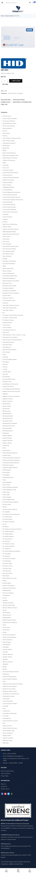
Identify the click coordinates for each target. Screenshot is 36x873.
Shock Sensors (7, 615)
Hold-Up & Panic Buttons (9, 349)
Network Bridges (7, 435)
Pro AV (4, 524)
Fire (4, 312)
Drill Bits (5, 258)
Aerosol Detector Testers (9, 123)
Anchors (5, 131)
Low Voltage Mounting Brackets (11, 389)
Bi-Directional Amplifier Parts (10, 155)
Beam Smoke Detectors (9, 153)
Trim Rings (6, 716)
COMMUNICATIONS (8, 187)
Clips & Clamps (7, 185)
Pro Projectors (7, 548)
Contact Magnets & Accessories (11, 192)
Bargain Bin (6, 148)
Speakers (5, 659)
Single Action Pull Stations (10, 622)
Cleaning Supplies (8, 182)
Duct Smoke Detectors (9, 263)
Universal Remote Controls (10, 720)
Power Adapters (7, 482)
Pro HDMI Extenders (8, 531)
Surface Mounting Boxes (9, 676)
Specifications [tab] (19, 100)
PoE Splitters (6, 475)
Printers (5, 507)
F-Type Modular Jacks (9, 300)
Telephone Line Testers (9, 689)
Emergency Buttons (8, 288)
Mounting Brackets (8, 416)
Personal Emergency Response (11, 457)
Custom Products (7, 217)
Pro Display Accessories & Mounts (12, 529)
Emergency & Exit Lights (9, 285)
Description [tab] (6, 100)
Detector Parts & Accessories (11, 229)
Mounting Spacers (8, 430)
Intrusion (5, 366)
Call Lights (5, 165)
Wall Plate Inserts (7, 740)
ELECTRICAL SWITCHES (10, 276)
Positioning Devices (8, 477)
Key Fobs (5, 374)
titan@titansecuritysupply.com (15, 756)
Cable (4, 162)
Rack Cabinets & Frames (10, 578)
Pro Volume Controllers (9, 558)
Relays (4, 580)
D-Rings (5, 221)
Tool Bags (5, 706)
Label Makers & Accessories (10, 384)
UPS (4, 723)
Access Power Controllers (10, 118)
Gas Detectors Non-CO (9, 330)
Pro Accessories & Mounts (10, 509)
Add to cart (16, 80)
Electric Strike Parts (8, 268)
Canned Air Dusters (8, 170)
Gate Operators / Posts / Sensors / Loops (14, 335)
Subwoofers (6, 674)
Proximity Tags (7, 571)
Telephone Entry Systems (10, 686)
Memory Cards (7, 406)
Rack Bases (6, 575)
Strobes (5, 669)
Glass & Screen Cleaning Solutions (12, 339)
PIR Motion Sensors (8, 465)
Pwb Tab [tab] (4, 104)
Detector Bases (7, 226)
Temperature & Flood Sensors (11, 693)
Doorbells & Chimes (8, 253)
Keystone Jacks (7, 381)
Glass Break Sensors (8, 342)
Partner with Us (5, 789)
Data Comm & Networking (10, 224)
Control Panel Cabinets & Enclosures (13, 199)
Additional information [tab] (22, 102)
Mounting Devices (8, 418)
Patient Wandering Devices (10, 453)
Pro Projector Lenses (8, 543)
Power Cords (6, 484)
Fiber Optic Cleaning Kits (9, 307)
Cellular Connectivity (8, 180)
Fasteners (5, 303)
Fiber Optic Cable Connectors (11, 305)
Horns (4, 354)
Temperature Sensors (9, 696)
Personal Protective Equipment (11, 460)
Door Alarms (6, 239)
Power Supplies (7, 497)
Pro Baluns (6, 526)
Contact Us (4, 786)
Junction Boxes (7, 371)
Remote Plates (7, 583)
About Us (3, 784)
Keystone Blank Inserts (9, 379)
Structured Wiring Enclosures (11, 671)
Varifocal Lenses (7, 725)
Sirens (4, 625)
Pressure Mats (7, 504)
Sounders (5, 652)
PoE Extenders (7, 470)
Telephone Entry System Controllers (13, 684)
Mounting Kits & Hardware (10, 423)
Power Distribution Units (9, 489)
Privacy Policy (4, 776)
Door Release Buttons (9, 251)
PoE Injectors (6, 472)
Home (2, 16)
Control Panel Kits (8, 202)
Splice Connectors (8, 661)
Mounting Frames (7, 421)
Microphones (6, 408)
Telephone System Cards (10, 691)
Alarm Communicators (9, 126)
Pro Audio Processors (9, 521)
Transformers (6, 711)
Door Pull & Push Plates (9, 249)
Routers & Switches (8, 593)
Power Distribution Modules (10, 487)
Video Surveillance (8, 733)
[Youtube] (5, 793)
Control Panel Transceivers (10, 212)
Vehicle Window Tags (8, 730)
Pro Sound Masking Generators (11, 551)
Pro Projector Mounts (8, 546)
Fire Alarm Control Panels (10, 317)
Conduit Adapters (7, 190)
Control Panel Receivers (9, 207)
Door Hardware (7, 244)
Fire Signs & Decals (8, 320)
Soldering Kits (6, 644)
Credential (5, 214)
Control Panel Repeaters (9, 209)
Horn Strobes (6, 352)
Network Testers (7, 443)
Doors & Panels (7, 256)
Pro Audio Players (7, 519)
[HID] (14, 63)
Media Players (7, 403)
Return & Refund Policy (7, 771)
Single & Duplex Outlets (9, 620)
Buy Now (5, 84)
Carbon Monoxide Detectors (10, 172)
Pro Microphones (7, 539)
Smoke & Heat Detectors (9, 637)
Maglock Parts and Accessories (11, 391)
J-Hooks (5, 369)
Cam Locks (6, 167)
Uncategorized (7, 718)
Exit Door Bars (7, 295)
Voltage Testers (7, 735)
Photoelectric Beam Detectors (11, 462)
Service (5, 610)
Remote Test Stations (9, 585)
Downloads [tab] (5, 102)
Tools (4, 708)
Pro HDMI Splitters (8, 534)
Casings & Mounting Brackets (11, 177)
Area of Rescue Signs (9, 140)
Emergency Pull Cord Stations (11, 293)
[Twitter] (8, 793)
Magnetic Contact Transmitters (11, 396)
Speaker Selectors (8, 654)
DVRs (4, 266)
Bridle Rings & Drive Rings (10, 158)
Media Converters (8, 401)
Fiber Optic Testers (8, 310)
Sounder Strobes (7, 649)
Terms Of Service (5, 773)
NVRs (4, 448)
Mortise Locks (6, 411)
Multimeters (6, 433)
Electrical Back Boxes (9, 273)
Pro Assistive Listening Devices (11, 514)
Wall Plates (6, 743)
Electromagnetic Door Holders (11, 280)
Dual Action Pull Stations (9, 261)
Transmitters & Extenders (10, 713)
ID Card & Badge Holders (10, 359)
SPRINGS (5, 664)
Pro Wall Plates (7, 561)
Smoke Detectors (7, 639)
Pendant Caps (7, 455)
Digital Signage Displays (9, 231)
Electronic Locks (7, 283)
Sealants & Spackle (8, 602)
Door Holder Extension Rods (10, 246)
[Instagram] (11, 793)
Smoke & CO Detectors (9, 634)
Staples (5, 666)
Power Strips (6, 494)
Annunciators (6, 133)
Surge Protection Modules (10, 679)
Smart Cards (6, 627)
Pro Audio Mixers (7, 516)
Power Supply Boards (9, 499)
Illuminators (6, 362)
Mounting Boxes (7, 413)
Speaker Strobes (7, 657)
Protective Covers (7, 566)
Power (4, 480)
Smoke (5, 632)
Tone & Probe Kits (8, 701)
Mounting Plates (7, 428)
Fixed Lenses (6, 325)
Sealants (5, 600)
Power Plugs (6, 492)
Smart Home (6, 630)
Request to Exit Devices (9, 588)
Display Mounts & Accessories (11, 234)
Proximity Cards (7, 568)
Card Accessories (7, 175)
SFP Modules (6, 612)
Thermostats (6, 698)
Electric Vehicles (7, 271)
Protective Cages (7, 563)
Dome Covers (6, 236)
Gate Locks (6, 332)
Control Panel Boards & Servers (11, 197)
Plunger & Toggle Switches (10, 467)
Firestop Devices (7, 322)
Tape (4, 681)
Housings (5, 357)
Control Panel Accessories (10, 194)
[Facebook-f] (2, 793)
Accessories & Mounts (9, 121)
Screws (5, 598)
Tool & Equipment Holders (10, 703)
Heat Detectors (7, 347)
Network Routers (7, 438)
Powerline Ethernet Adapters (10, 502)
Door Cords (6, 241)
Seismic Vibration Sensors (10, 607)
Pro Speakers (6, 556)
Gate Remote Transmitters (10, 337)
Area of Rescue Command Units (12, 138)
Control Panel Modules (9, 204)
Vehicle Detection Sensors (10, 728)
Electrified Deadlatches (9, 278)
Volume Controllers (8, 738)
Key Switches (6, 376)
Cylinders (5, 219)
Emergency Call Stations (9, 290)
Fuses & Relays (7, 327)
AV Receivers (6, 145)
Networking (6, 445)
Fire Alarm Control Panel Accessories (13, 315)
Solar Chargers (7, 642)
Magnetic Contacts (8, 398)
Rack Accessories (7, 573)
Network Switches (7, 440)
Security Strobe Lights (9, 605)
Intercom (5, 364)
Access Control (9, 16)
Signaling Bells (7, 617)
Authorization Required (9, 143)
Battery (5, 150)
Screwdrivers (6, 595)
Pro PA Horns (6, 541)
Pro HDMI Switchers (8, 536)
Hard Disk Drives (7, 344)
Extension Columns (8, 298)
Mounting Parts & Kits (9, 425)
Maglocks (5, 394)
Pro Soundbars (7, 553)
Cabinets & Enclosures (9, 160)
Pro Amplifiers (6, 512)
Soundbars (6, 647)
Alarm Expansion (7, 128)
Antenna (5, 135)
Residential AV (7, 590)
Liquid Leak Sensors (8, 386)
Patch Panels (6, 450)
